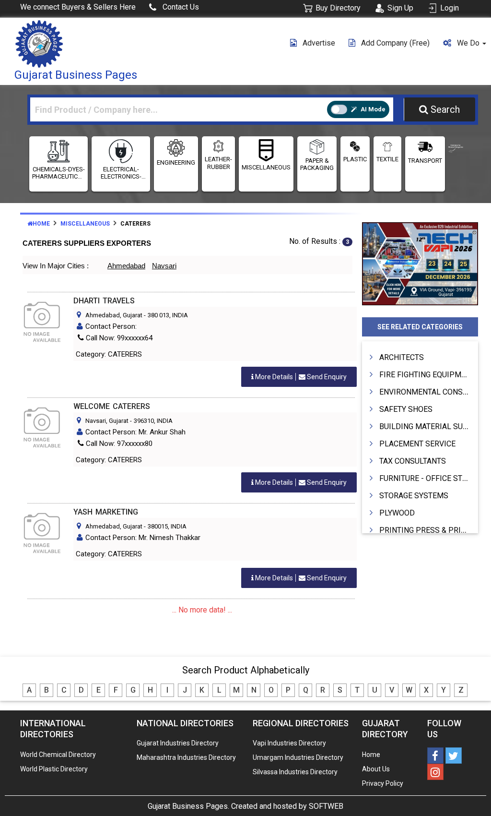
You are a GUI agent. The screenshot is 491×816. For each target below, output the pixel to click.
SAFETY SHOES (406, 409)
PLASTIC (355, 159)
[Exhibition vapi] (420, 262)
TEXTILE (387, 159)
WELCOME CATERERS (111, 406)
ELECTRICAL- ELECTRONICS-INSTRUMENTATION (120, 173)
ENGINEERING (176, 162)
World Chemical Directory (58, 754)
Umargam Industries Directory (298, 757)
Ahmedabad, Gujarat (113, 315)
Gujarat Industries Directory (178, 743)
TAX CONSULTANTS (412, 461)
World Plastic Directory (54, 769)
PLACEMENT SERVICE (417, 443)
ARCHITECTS (401, 357)
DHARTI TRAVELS (104, 300)
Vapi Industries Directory (289, 743)
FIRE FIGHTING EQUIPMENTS (429, 374)
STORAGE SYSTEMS (413, 495)
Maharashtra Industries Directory (186, 757)
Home (41, 223)
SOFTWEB (326, 806)
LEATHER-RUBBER (218, 163)
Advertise (319, 43)
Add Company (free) (395, 43)
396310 (144, 420)
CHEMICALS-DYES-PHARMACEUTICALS (58, 173)
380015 (158, 526)
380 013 (158, 315)
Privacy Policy (382, 783)
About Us (376, 769)
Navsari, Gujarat (107, 420)
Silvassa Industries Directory (295, 772)
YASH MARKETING (105, 511)
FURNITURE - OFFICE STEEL (427, 478)
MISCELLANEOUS (266, 167)
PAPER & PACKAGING (317, 164)
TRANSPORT (425, 160)
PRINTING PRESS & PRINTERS (431, 530)
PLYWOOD (397, 512)
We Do (469, 43)
